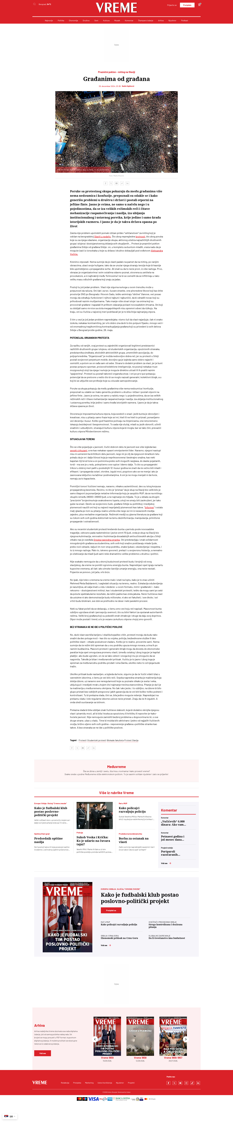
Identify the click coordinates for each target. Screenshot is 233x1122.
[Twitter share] (111, 183)
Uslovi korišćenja (105, 1083)
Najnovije (49, 20)
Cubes (128, 1092)
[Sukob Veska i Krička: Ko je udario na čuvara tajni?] (95, 815)
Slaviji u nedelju (102, 236)
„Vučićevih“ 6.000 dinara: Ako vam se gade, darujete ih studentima (173, 823)
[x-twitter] (174, 1083)
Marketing (89, 1083)
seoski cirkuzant (78, 450)
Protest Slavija (131, 740)
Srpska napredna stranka (107, 539)
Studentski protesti (96, 740)
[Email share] (116, 183)
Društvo (86, 20)
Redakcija (65, 1083)
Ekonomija (73, 20)
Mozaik (117, 20)
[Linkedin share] (127, 183)
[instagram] (186, 1083)
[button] (95, 1039)
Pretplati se (111, 910)
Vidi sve (164, 863)
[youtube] (180, 1083)
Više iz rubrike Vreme (116, 792)
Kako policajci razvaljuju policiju (132, 809)
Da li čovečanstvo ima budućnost (167, 938)
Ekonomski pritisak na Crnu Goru (119, 938)
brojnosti (140, 236)
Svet (96, 20)
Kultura (106, 20)
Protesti (83, 740)
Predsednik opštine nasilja (48, 840)
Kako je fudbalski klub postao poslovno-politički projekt (50, 811)
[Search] (34, 4)
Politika (61, 20)
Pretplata (187, 5)
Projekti (131, 1083)
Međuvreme (90, 774)
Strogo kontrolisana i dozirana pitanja (165, 925)
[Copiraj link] (122, 183)
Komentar (129, 20)
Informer (149, 507)
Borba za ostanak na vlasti (134, 840)
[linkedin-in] (198, 1083)
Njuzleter (172, 20)
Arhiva (161, 20)
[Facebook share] (105, 183)
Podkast (184, 20)
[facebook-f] (168, 1083)
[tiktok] (192, 1083)
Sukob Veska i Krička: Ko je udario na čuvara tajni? (93, 841)
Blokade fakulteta (115, 740)
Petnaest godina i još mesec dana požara (172, 838)
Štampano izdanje (145, 20)
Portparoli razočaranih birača (169, 853)
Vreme (109, 1092)
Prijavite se (172, 5)
